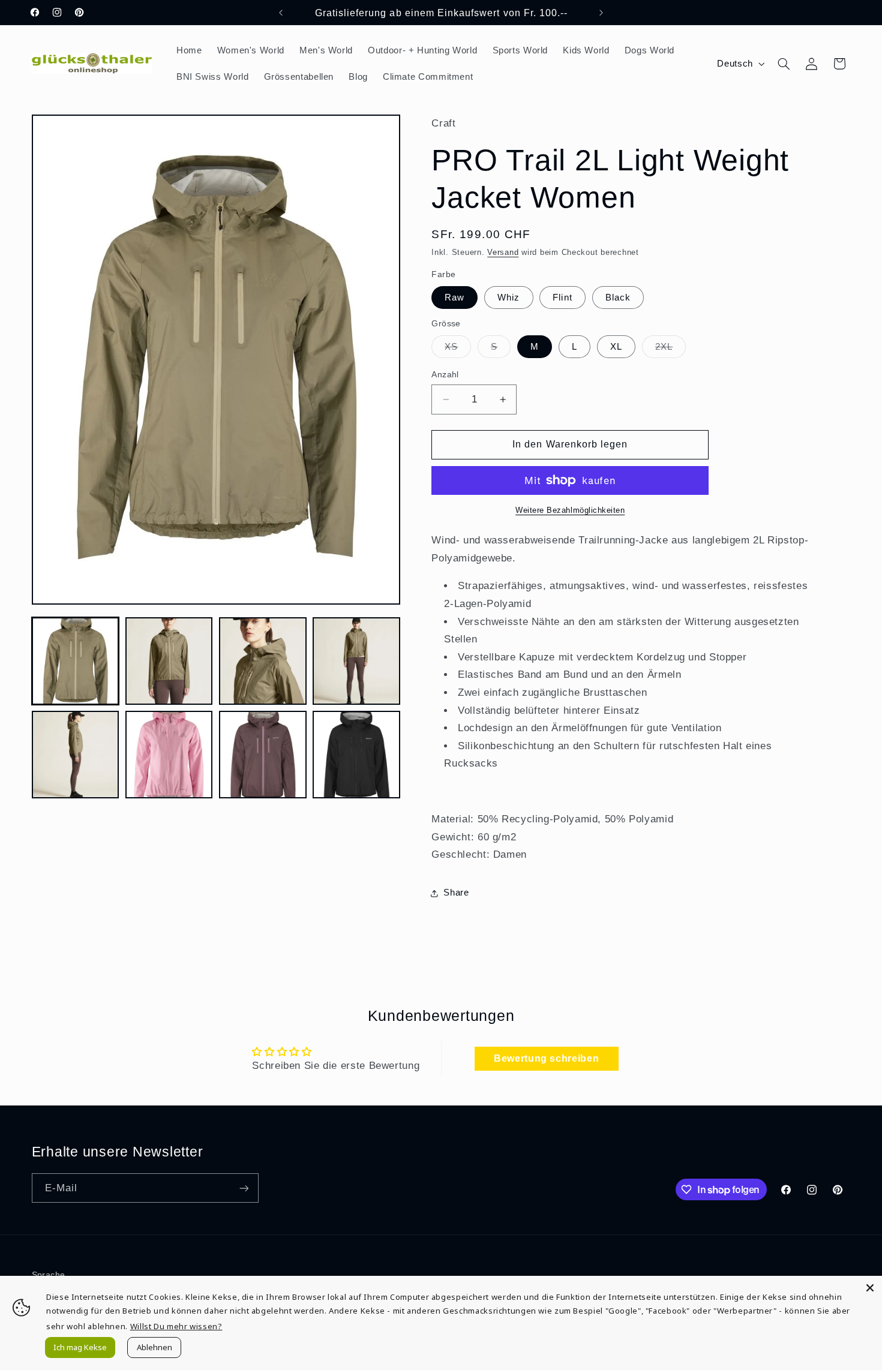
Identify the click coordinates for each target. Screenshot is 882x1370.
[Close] (870, 1288)
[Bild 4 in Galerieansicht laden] (356, 661)
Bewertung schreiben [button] (546, 1058)
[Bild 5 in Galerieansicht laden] (75, 754)
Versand (502, 252)
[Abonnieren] (243, 1188)
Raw (454, 297)
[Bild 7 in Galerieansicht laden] (263, 754)
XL (616, 346)
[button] (783, 63)
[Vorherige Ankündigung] (281, 13)
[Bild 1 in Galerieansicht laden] (75, 661)
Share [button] (456, 892)
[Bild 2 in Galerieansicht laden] (169, 661)
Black (618, 297)
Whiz (508, 297)
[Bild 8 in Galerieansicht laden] (356, 754)
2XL (670, 349)
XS (458, 349)
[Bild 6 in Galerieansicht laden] (169, 754)
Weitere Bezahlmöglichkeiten (570, 510)
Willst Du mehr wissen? (176, 1326)
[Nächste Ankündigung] (601, 13)
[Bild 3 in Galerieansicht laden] (263, 661)
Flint (562, 297)
